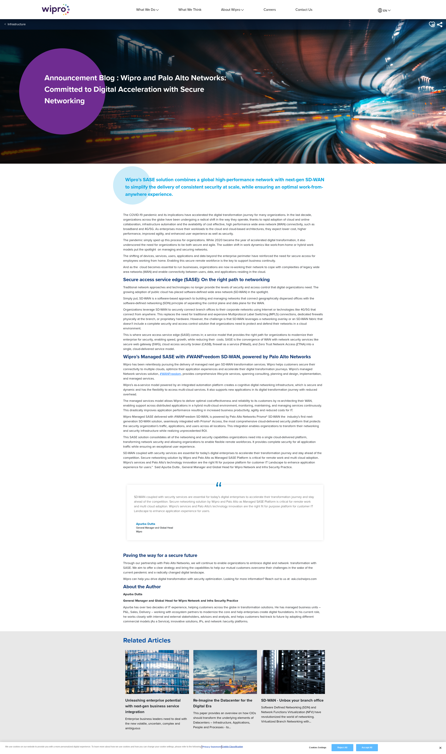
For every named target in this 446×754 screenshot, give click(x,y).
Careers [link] (270, 9)
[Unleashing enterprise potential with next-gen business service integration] (157, 672)
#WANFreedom (170, 374)
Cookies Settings (317, 747)
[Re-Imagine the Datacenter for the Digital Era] (225, 672)
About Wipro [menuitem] (230, 9)
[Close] (440, 748)
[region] (223, 748)
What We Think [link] (189, 9)
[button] (432, 24)
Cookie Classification (232, 747)
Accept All (367, 747)
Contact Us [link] (303, 9)
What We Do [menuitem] (145, 9)
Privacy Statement (211, 747)
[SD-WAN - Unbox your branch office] (293, 672)
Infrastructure (17, 24)
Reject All (342, 747)
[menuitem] (384, 10)
